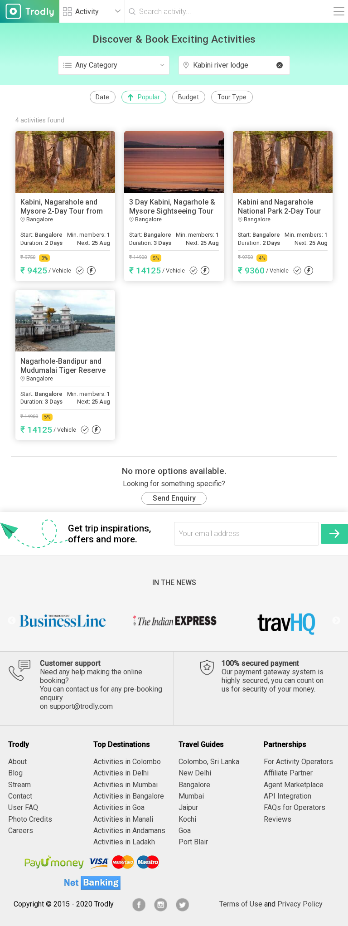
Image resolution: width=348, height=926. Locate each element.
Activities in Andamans (129, 830)
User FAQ (23, 807)
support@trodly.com (81, 706)
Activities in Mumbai (125, 784)
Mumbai (191, 796)
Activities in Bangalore (128, 796)
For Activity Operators (298, 761)
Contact (20, 796)
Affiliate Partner (288, 773)
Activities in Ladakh (124, 842)
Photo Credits (30, 819)
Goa (185, 830)
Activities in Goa (119, 807)
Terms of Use (240, 904)
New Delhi (195, 773)
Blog (15, 773)
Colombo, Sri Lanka (209, 761)
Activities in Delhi (121, 773)
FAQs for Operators (294, 807)
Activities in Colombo (127, 761)
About (17, 761)
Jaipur (188, 807)
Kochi (187, 819)
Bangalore (194, 784)
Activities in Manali (123, 819)
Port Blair (193, 842)
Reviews (277, 819)
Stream (19, 784)
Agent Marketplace (294, 784)
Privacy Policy (300, 904)
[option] (62, 620)
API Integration (287, 796)
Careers (20, 830)
